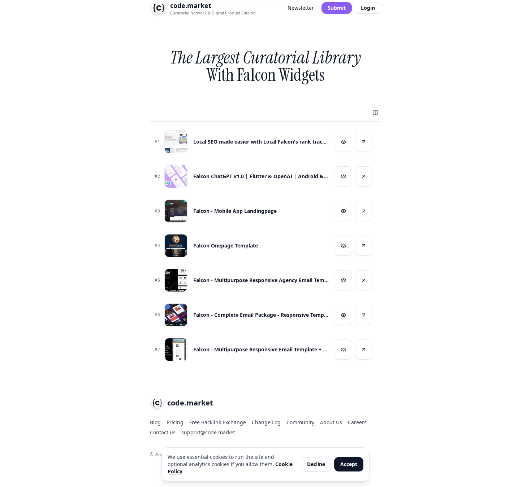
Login (368, 7)
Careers (357, 422)
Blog (155, 422)
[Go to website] (363, 142)
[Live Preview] (343, 142)
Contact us (163, 432)
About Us (331, 422)
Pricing (175, 422)
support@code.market (208, 432)
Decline (316, 464)
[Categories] (375, 112)
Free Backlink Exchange (217, 422)
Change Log (266, 422)
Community (300, 422)
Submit (337, 7)
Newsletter (301, 7)
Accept (348, 464)
